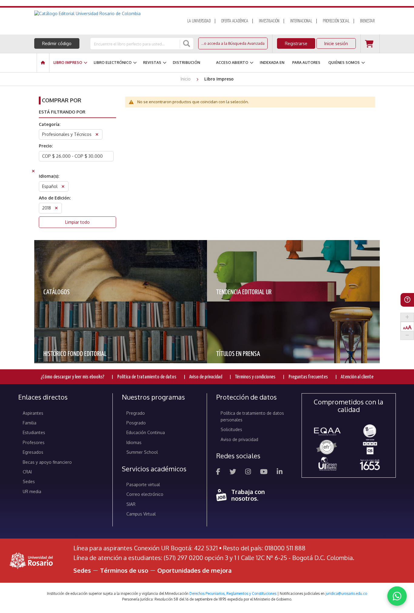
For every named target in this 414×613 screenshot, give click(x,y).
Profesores (34, 442)
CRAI (27, 471)
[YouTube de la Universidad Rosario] (264, 472)
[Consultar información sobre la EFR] (327, 447)
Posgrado (136, 422)
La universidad (199, 21)
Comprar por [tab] (61, 100)
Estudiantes (34, 432)
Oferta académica (234, 21)
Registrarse (296, 43)
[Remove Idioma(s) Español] (63, 187)
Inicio (186, 78)
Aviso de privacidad (205, 377)
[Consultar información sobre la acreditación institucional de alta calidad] (369, 430)
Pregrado (135, 413)
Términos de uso (124, 570)
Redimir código (57, 43)
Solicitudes (231, 429)
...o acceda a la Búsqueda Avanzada (233, 43)
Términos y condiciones (255, 377)
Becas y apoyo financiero (47, 462)
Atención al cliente (357, 377)
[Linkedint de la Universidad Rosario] (279, 472)
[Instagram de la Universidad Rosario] (248, 472)
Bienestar (367, 21)
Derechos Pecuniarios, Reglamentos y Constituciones (232, 593)
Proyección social (336, 21)
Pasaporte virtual (143, 484)
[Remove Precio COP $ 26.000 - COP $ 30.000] (33, 172)
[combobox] (135, 43)
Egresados (33, 452)
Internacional (301, 21)
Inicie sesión (336, 43)
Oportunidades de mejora (194, 570)
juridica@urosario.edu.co (346, 593)
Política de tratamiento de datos (146, 377)
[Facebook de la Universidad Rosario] (218, 472)
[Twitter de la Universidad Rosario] (232, 472)
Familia (29, 422)
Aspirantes (33, 413)
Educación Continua (145, 432)
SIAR (130, 504)
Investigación (269, 21)
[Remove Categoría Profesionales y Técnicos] (96, 135)
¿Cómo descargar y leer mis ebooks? (72, 377)
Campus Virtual (141, 513)
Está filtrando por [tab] (62, 111)
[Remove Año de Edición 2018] (56, 209)
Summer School (142, 452)
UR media (32, 491)
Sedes (29, 481)
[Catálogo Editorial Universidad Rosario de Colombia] (103, 14)
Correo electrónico (144, 494)
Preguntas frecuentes (308, 377)
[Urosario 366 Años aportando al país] (369, 464)
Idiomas (134, 442)
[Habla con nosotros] (397, 596)
